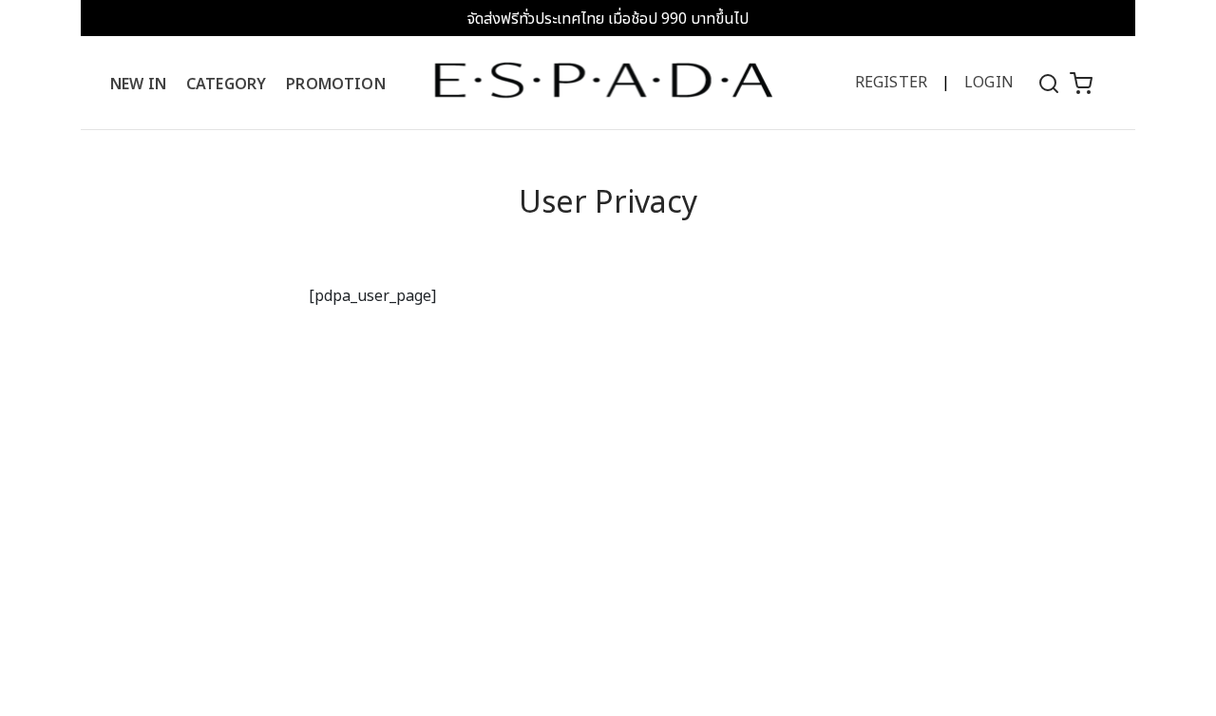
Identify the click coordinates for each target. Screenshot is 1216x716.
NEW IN (138, 84)
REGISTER (891, 82)
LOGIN (989, 82)
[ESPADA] (603, 79)
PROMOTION (335, 84)
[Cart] (1081, 83)
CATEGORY (226, 84)
